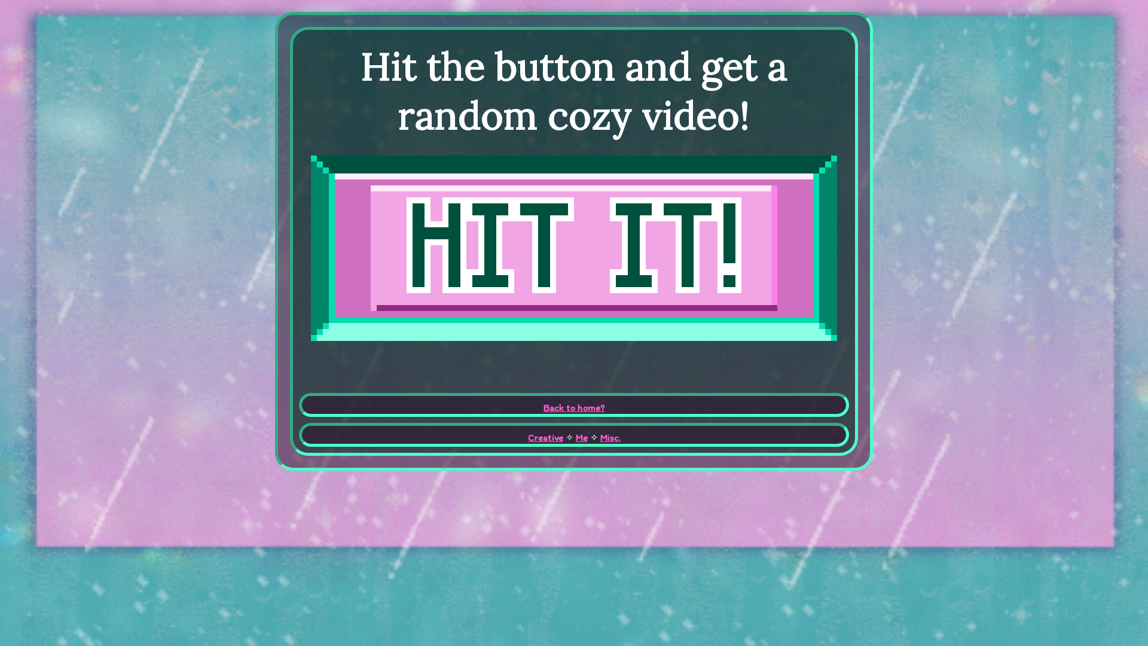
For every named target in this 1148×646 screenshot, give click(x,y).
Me (582, 437)
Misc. (610, 437)
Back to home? (574, 407)
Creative (545, 437)
